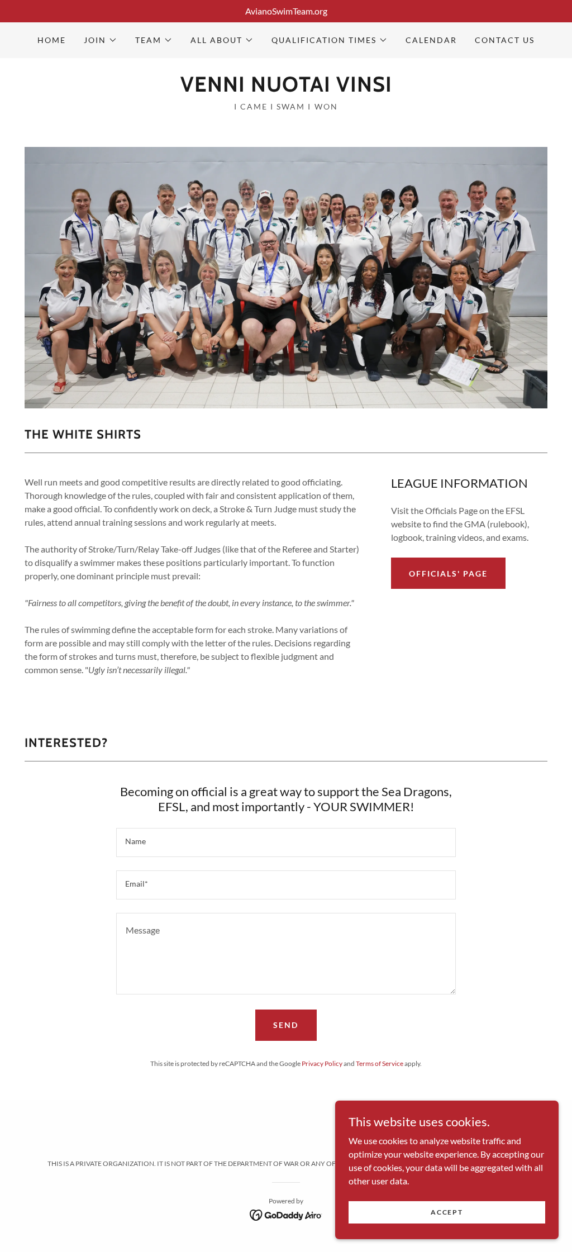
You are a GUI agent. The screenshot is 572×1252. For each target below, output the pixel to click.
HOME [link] (51, 40)
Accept (447, 1212)
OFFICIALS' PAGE (448, 573)
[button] (100, 40)
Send (285, 1025)
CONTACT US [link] (505, 40)
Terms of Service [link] (379, 1063)
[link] (286, 88)
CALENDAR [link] (431, 40)
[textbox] (286, 842)
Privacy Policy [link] (322, 1063)
